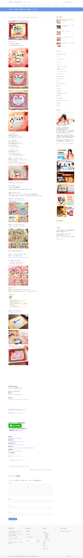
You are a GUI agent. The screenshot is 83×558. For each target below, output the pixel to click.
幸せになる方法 (59, 73)
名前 (9, 499)
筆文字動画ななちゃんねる (61, 93)
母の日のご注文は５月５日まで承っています (18, 466)
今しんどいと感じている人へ (61, 71)
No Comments (34, 17)
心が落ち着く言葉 (59, 78)
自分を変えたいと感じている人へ (62, 100)
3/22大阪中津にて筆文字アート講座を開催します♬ (15, 543)
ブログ (57, 61)
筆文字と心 (58, 86)
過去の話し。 (59, 105)
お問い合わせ (56, 5)
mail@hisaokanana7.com (66, 531)
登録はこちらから (60, 238)
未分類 (57, 81)
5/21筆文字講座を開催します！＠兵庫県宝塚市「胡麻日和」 (15, 535)
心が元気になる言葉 (60, 76)
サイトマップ (63, 5)
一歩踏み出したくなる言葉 (61, 66)
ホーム (19, 5)
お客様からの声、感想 (60, 54)
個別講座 (46, 537)
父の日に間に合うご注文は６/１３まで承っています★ (40, 469)
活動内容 (24, 5)
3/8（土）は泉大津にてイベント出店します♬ (15, 540)
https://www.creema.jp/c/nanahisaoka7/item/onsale (18, 257)
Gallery (29, 5)
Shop (34, 5)
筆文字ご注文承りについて (20, 460)
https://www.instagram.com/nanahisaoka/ (16, 441)
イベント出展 (46, 539)
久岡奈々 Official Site (14, 2)
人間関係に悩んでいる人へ (61, 69)
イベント (58, 56)
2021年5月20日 (23, 17)
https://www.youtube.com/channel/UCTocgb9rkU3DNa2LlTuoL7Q (21, 448)
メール (10, 505)
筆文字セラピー (59, 88)
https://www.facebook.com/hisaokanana (16, 444)
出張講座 (46, 536)
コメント (10, 482)
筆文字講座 (58, 95)
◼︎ (8, 456)
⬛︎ (17, 409)
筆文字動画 (58, 90)
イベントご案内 (59, 59)
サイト (9, 512)
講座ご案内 (58, 102)
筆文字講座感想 (59, 98)
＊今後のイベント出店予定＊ (65, 31)
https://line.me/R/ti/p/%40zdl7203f (15, 451)
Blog (43, 5)
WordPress (37, 556)
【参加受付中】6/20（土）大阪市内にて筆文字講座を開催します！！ (15, 532)
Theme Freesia (27, 556)
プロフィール (49, 5)
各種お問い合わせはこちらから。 (16, 456)
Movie (39, 5)
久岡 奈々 (14, 17)
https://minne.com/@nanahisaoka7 (15, 394)
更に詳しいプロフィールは (61, 143)
